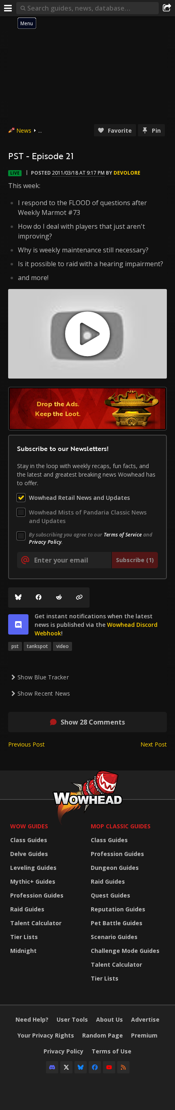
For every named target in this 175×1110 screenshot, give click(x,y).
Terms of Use (111, 1051)
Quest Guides (110, 895)
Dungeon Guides (115, 867)
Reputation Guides (118, 909)
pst (15, 646)
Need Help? (31, 1019)
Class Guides (28, 840)
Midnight (23, 951)
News (23, 130)
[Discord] (52, 1067)
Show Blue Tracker (43, 677)
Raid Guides (27, 909)
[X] (66, 1067)
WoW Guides (29, 826)
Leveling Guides (33, 867)
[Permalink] (79, 597)
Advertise (145, 1019)
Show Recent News (44, 693)
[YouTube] (109, 1067)
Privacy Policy (45, 542)
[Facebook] (38, 597)
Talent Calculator (35, 923)
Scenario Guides (114, 937)
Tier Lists (24, 937)
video (62, 646)
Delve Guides (29, 854)
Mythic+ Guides (32, 881)
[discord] (18, 624)
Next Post (153, 744)
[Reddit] (59, 597)
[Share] (167, 8)
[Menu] (8, 8)
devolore (127, 172)
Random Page (102, 1035)
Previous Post (26, 744)
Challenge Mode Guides (125, 951)
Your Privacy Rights (46, 1035)
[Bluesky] (18, 597)
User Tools (72, 1019)
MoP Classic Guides (121, 826)
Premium (144, 1035)
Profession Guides (36, 895)
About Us (109, 1019)
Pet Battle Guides (116, 923)
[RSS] (123, 1067)
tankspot (37, 646)
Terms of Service (123, 534)
